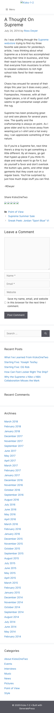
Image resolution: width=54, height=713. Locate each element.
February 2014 (12, 636)
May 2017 (10, 455)
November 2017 (13, 441)
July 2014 (9, 621)
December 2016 (13, 480)
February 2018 (12, 426)
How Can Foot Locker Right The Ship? (26, 372)
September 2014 (14, 612)
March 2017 (11, 465)
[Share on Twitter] (8, 203)
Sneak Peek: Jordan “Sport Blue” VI (28, 220)
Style (7, 693)
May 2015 (10, 573)
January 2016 (12, 533)
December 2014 (13, 597)
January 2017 (12, 475)
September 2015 (13, 553)
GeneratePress (27, 708)
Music (7, 673)
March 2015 (11, 582)
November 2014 (13, 602)
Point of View (16, 211)
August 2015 (11, 558)
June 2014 (10, 626)
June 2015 (10, 568)
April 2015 (10, 577)
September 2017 (13, 446)
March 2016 (11, 524)
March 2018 (11, 421)
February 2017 (12, 470)
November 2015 (13, 543)
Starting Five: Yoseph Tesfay (20, 362)
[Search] (45, 333)
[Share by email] (17, 203)
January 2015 (12, 592)
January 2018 (12, 431)
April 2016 (10, 519)
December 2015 (13, 538)
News (7, 678)
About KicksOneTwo (16, 659)
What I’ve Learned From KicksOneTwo (26, 357)
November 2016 (13, 485)
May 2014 (10, 631)
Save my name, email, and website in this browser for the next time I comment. (27, 302)
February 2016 (12, 529)
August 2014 (11, 617)
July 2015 (9, 563)
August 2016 (11, 499)
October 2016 (12, 490)
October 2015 (12, 548)
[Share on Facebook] (5, 203)
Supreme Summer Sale (21, 216)
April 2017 (10, 460)
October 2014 (12, 607)
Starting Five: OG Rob (17, 367)
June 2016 (10, 509)
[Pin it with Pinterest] (11, 203)
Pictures (9, 683)
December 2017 (13, 436)
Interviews (10, 668)
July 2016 (9, 504)
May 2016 (10, 514)
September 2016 (14, 494)
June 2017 (10, 450)
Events (8, 663)
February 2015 (12, 587)
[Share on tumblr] (14, 203)
